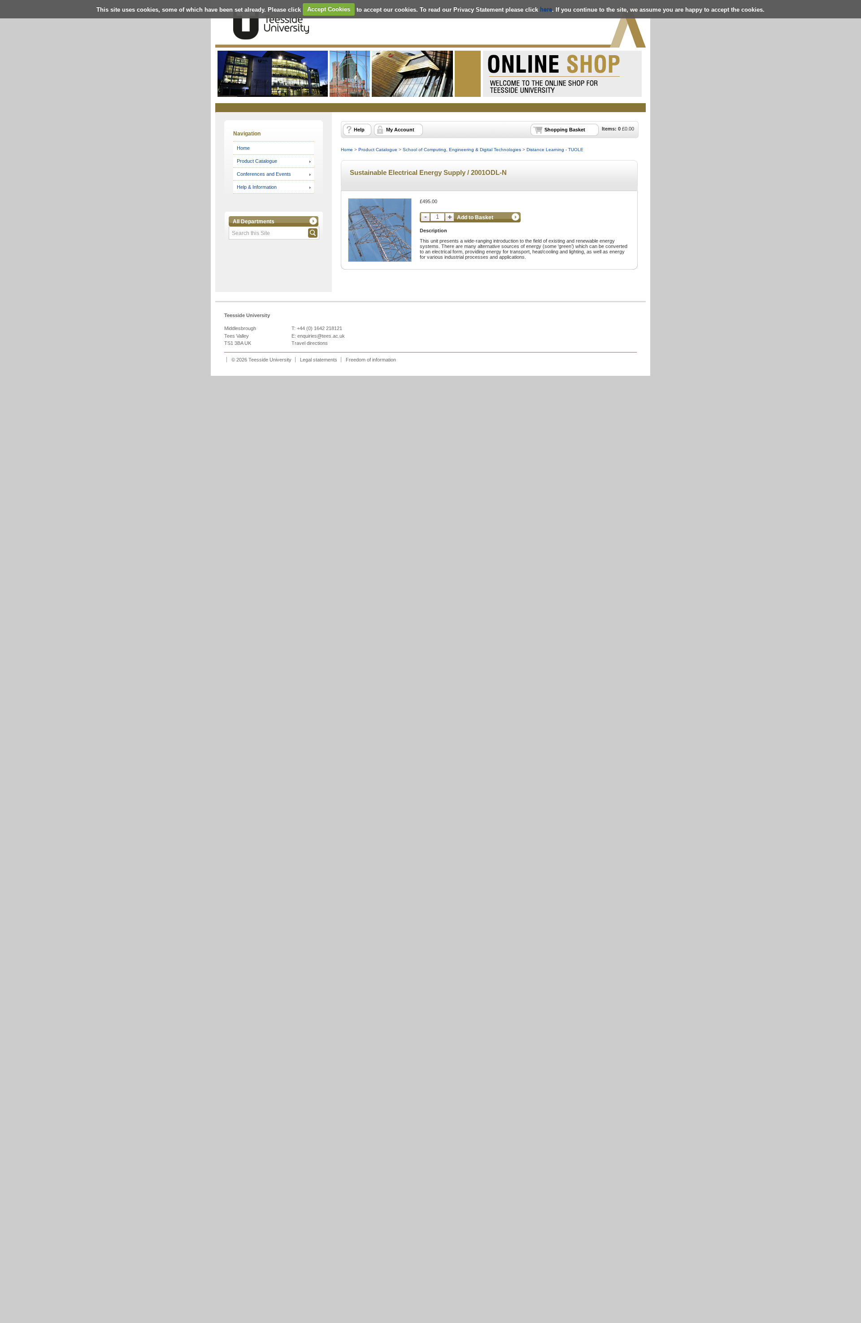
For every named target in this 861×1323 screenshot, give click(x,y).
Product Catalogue (257, 161)
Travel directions (309, 343)
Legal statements (318, 359)
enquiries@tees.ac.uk (321, 336)
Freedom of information (371, 359)
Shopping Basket (564, 129)
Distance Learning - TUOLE (554, 149)
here (546, 9)
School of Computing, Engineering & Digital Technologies (462, 149)
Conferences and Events (264, 174)
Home (243, 148)
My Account (400, 129)
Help (359, 129)
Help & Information (257, 187)
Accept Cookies (328, 9)
